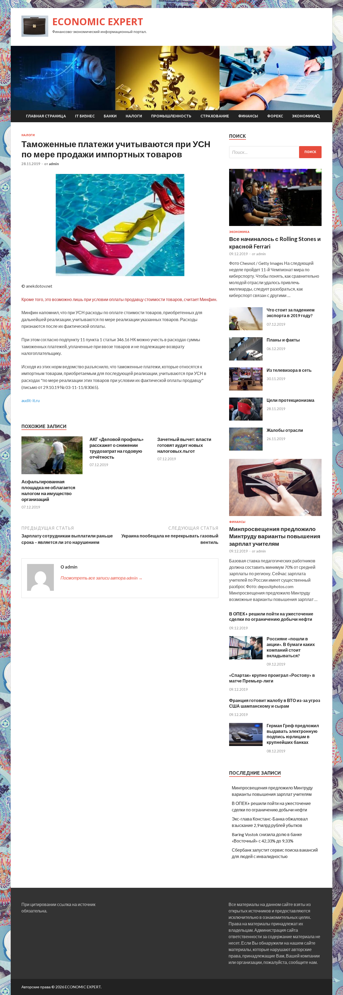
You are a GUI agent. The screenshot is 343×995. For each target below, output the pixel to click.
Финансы (248, 116)
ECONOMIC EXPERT (97, 21)
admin (54, 164)
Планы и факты (283, 339)
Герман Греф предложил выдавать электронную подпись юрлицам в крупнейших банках (293, 734)
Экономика (304, 116)
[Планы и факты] (246, 358)
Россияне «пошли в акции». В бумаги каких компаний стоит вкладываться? (291, 647)
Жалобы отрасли (285, 430)
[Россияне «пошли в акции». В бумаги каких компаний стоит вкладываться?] (246, 657)
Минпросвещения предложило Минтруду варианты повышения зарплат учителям (274, 536)
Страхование (214, 116)
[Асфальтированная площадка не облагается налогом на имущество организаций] (52, 475)
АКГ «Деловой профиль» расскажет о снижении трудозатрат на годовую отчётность (117, 448)
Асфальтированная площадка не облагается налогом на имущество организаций (48, 490)
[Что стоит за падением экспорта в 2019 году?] (246, 328)
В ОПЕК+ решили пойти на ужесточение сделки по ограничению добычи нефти (271, 616)
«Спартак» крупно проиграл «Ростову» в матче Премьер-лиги (272, 678)
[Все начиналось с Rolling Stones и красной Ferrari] (275, 226)
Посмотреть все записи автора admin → (102, 577)
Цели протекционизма (290, 400)
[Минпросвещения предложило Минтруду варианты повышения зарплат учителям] (275, 516)
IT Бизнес (85, 116)
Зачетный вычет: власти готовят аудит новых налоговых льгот (184, 445)
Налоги (134, 116)
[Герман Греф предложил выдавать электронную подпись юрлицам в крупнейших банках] (246, 744)
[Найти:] (275, 152)
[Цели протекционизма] (246, 418)
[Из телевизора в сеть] (246, 388)
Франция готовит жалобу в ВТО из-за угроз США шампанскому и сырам (274, 703)
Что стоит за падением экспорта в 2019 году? (291, 312)
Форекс (275, 116)
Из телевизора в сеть (289, 370)
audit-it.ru (30, 400)
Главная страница (46, 116)
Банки (110, 116)
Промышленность (171, 116)
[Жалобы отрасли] (246, 448)
